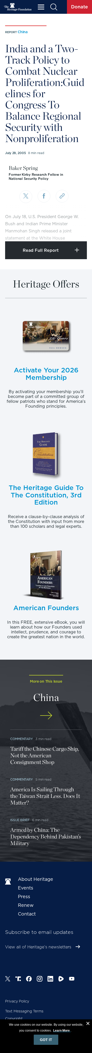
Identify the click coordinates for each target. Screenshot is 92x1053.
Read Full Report (41, 250)
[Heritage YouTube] (72, 979)
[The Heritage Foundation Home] (18, 7)
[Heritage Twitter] (7, 979)
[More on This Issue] (46, 715)
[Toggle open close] (76, 230)
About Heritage (35, 879)
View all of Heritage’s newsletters (38, 947)
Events (25, 888)
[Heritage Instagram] (39, 979)
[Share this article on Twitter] (25, 196)
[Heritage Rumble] (61, 979)
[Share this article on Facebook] (44, 196)
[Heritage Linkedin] (50, 979)
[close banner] (88, 1024)
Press (24, 896)
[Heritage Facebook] (29, 979)
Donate (79, 6)
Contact (27, 914)
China (23, 32)
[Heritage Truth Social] (18, 979)
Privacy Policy (17, 1001)
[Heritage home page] (9, 882)
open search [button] (53, 7)
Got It (46, 1040)
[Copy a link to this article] (62, 196)
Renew (26, 905)
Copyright (14, 1018)
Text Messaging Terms (24, 1011)
